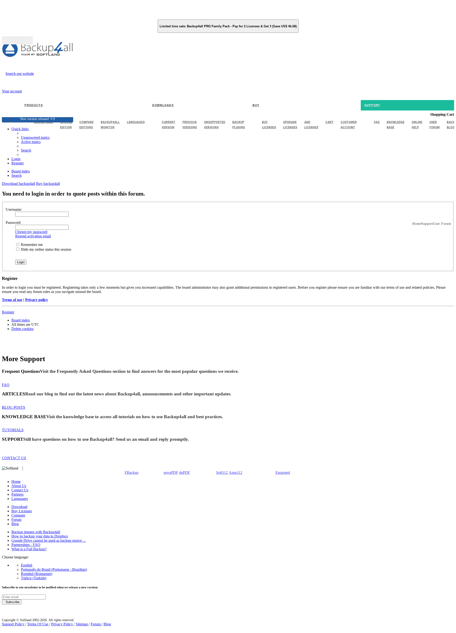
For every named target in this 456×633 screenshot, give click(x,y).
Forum (16, 520)
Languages (19, 499)
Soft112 (222, 472)
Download (19, 507)
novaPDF (171, 472)
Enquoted (283, 472)
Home (16, 482)
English (26, 565)
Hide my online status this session (45, 249)
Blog (15, 524)
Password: (13, 223)
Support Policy (13, 624)
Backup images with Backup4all (35, 532)
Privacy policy (36, 300)
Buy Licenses (21, 511)
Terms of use (12, 300)
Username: (14, 209)
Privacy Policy (62, 624)
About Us (18, 486)
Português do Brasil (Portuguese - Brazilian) (54, 569)
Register (8, 312)
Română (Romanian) (36, 574)
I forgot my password (31, 232)
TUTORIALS (13, 430)
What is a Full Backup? (29, 549)
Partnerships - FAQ (25, 545)
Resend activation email (33, 236)
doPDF (184, 472)
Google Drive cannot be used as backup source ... (48, 540)
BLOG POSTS (13, 407)
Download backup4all (18, 184)
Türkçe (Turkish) (33, 578)
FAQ (6, 385)
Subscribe (11, 602)
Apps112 (235, 472)
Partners (17, 494)
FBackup (131, 472)
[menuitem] (31, 142)
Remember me (31, 245)
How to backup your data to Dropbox (39, 536)
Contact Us (19, 490)
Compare (18, 515)
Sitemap (82, 624)
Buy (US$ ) (17, 40)
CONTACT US (14, 458)
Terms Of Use (38, 624)
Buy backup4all (48, 184)
